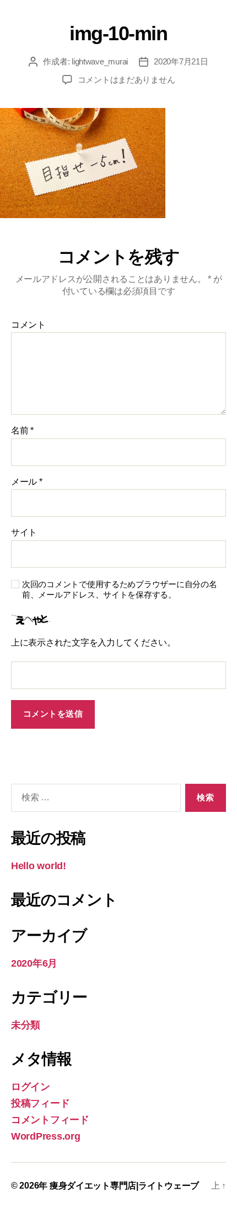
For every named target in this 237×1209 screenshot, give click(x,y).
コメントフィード (50, 1119)
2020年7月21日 (181, 61)
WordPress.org (45, 1136)
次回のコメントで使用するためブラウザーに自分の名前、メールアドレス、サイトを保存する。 (119, 589)
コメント (28, 324)
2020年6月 (34, 963)
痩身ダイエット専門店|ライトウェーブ (124, 1185)
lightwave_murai (100, 61)
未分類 (25, 1025)
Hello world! (38, 865)
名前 (22, 430)
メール (26, 481)
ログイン (30, 1086)
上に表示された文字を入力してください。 (93, 642)
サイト (24, 532)
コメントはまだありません (126, 79)
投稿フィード (40, 1103)
